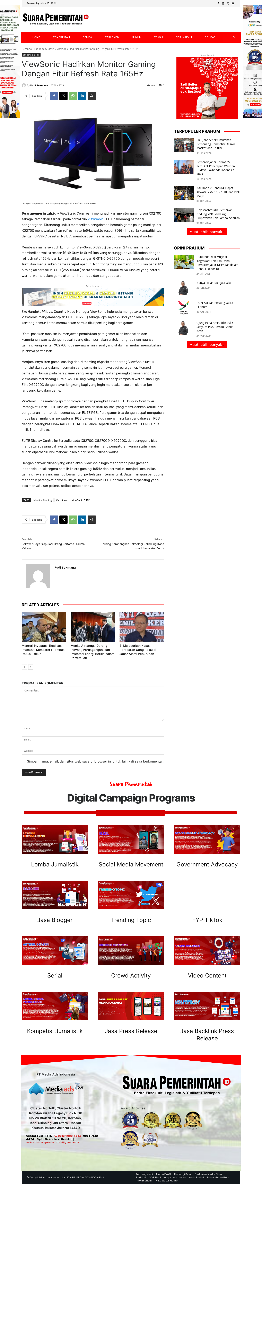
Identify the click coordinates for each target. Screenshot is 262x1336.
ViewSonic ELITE (81, 500)
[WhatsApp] (73, 96)
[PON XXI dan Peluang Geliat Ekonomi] (184, 308)
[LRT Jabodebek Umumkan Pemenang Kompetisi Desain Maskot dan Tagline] (184, 145)
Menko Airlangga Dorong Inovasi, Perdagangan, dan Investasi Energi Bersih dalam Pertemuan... (92, 652)
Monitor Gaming (43, 500)
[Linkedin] (82, 96)
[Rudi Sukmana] (24, 85)
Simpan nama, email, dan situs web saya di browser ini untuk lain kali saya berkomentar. (95, 761)
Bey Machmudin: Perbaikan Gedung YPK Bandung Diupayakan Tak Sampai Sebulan (218, 214)
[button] (230, 37)
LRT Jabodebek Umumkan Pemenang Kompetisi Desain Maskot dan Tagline (215, 144)
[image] (55, 839)
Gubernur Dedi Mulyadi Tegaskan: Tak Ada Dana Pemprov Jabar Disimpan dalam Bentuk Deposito (217, 263)
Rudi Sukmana (39, 85)
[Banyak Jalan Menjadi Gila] (184, 288)
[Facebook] (218, 3)
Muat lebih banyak (205, 231)
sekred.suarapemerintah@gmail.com (52, 1142)
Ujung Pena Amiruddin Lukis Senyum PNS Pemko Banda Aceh (215, 327)
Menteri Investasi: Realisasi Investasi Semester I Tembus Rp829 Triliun (43, 650)
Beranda (27, 49)
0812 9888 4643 (69, 1135)
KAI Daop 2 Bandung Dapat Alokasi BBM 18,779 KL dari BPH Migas (218, 192)
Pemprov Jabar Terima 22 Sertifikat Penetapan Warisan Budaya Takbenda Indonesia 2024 (215, 168)
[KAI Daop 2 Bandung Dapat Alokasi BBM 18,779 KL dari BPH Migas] (184, 193)
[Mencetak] (92, 96)
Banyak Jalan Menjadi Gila (213, 283)
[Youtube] (232, 3)
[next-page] (30, 667)
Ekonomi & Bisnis (44, 49)
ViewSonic (95, 219)
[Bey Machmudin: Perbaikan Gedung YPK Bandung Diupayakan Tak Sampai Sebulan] (184, 215)
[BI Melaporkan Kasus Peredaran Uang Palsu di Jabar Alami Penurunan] (142, 627)
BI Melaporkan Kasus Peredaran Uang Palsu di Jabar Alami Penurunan (138, 650)
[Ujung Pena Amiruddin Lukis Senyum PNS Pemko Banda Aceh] (184, 328)
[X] (228, 3)
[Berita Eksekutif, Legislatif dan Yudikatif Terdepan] (56, 19)
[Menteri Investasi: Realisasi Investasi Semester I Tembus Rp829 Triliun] (44, 627)
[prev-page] (24, 667)
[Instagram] (223, 3)
